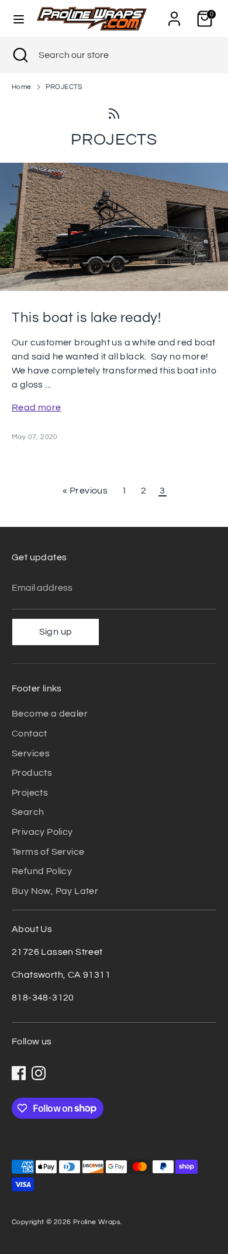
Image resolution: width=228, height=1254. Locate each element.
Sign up (55, 631)
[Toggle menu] (18, 18)
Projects (30, 792)
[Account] (174, 14)
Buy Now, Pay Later (55, 891)
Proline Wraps (96, 1222)
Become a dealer (50, 713)
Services (31, 753)
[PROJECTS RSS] (114, 112)
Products (32, 772)
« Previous (85, 490)
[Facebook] (19, 1073)
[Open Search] (19, 55)
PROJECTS (64, 87)
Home (22, 87)
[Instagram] (39, 1073)
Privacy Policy (42, 832)
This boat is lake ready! (86, 317)
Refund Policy (42, 871)
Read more (36, 407)
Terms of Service (48, 851)
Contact (29, 733)
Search (28, 812)
